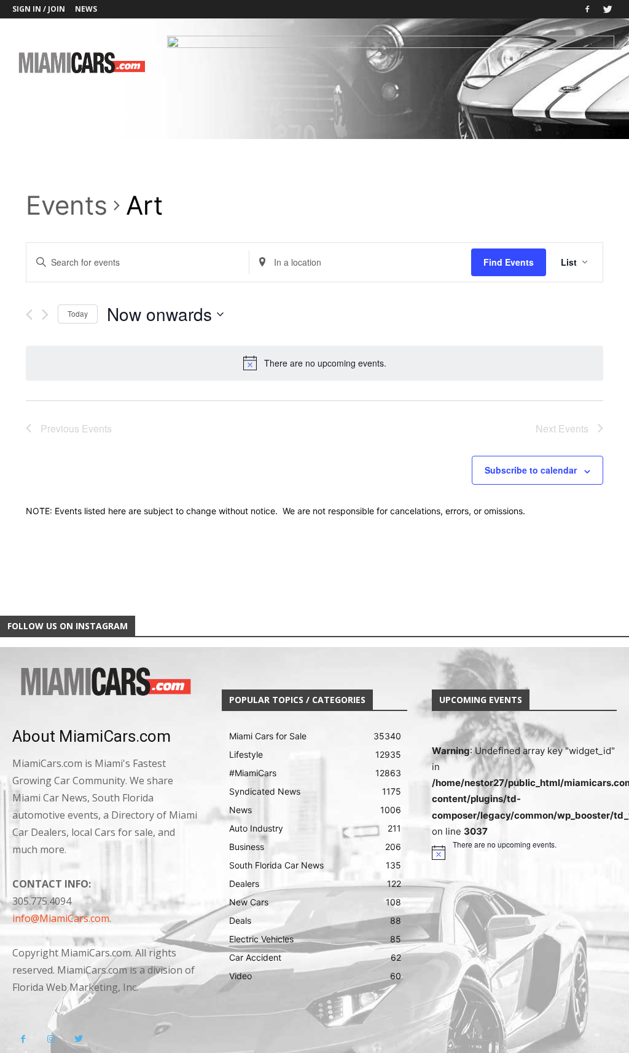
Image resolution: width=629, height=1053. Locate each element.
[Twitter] (607, 9)
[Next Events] (45, 314)
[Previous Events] (29, 314)
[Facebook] (587, 9)
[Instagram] (50, 1039)
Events (66, 205)
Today (78, 313)
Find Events (508, 262)
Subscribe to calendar (531, 470)
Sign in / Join (38, 9)
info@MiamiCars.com (60, 918)
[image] (104, 682)
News (86, 9)
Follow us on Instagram (67, 626)
